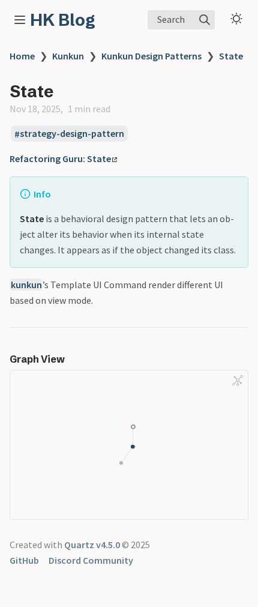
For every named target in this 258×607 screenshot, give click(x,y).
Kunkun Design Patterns (151, 56)
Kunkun (68, 56)
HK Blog (62, 20)
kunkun (26, 285)
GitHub (24, 560)
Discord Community (91, 560)
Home (22, 56)
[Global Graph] (237, 380)
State (231, 56)
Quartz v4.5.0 (92, 545)
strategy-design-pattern (72, 134)
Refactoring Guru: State (60, 159)
